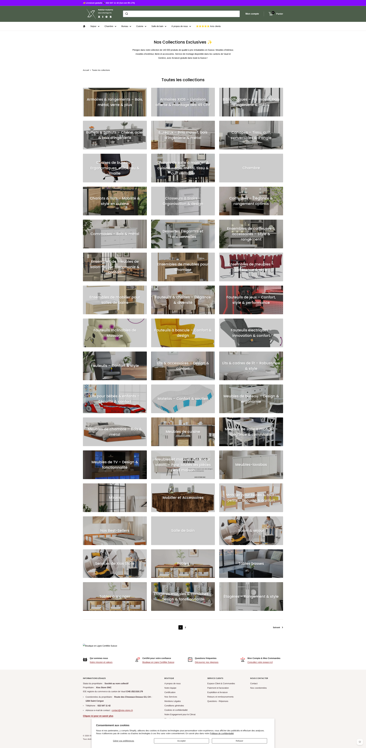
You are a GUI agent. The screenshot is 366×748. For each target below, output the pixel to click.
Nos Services (170, 696)
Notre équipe (170, 688)
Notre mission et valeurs (101, 662)
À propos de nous (179, 26)
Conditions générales (174, 705)
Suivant (276, 627)
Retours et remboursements (220, 696)
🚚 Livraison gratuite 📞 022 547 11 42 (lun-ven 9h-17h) (109, 3)
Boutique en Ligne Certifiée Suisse (158, 662)
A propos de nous (172, 683)
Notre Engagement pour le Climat (179, 714)
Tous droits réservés (91, 739)
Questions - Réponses (217, 701)
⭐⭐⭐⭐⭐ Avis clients (208, 26)
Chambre (109, 26)
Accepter (181, 741)
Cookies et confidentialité (176, 710)
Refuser (239, 741)
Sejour (93, 26)
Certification (169, 692)
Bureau (124, 26)
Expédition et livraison (217, 692)
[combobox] (181, 14)
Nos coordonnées (258, 688)
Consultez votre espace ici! (260, 662)
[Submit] (126, 14)
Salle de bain (157, 26)
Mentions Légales (172, 701)
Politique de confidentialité (222, 733)
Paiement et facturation (218, 688)
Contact (253, 683)
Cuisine (139, 26)
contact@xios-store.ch (122, 710)
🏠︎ (84, 26)
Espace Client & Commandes (221, 683)
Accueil (86, 70)
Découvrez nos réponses (206, 662)
